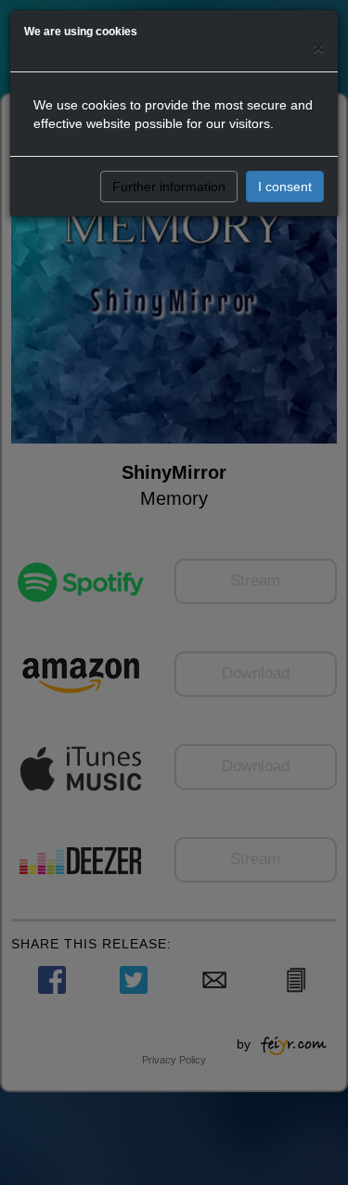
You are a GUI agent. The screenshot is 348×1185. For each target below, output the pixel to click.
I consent (285, 186)
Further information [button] (169, 186)
